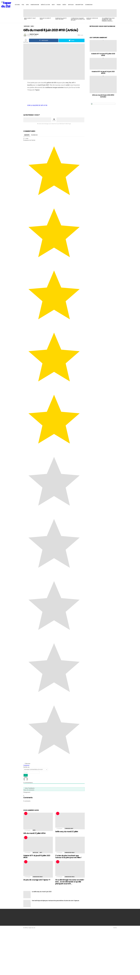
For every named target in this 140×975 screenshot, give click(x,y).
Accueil (17, 4)
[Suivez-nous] (135, 4)
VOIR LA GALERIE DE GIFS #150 (37, 105)
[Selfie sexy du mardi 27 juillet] (46, 13)
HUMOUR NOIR (35, 4)
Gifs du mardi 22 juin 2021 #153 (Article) (103, 96)
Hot (25, 813)
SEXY (53, 4)
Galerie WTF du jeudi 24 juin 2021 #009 (103, 72)
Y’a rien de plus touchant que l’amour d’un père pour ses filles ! (78, 19)
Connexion (88, 4)
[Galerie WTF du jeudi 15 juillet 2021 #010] (62, 13)
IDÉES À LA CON (45, 4)
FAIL (23, 4)
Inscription (79, 4)
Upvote (37, 119)
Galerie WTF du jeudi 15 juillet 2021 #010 (60, 18)
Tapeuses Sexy (69, 828)
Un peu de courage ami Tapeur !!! (92, 18)
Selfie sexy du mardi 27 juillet (45, 18)
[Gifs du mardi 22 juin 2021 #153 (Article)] (103, 84)
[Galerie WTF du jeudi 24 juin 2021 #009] (103, 64)
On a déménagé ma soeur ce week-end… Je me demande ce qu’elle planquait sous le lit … (108, 19)
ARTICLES (71, 4)
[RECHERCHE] (138, 4)
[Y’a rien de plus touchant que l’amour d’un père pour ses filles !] (78, 13)
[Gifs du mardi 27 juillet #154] (31, 13)
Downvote (70, 119)
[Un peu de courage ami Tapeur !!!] (93, 13)
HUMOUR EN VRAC (70, 852)
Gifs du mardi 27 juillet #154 (30, 18)
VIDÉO (64, 4)
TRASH (59, 4)
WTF (41, 852)
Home (115, 927)
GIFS (27, 4)
